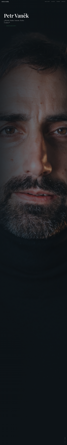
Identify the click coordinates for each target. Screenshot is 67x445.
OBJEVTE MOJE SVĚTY (11, 25)
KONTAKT (63, 1)
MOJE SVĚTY (47, 1)
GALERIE (53, 1)
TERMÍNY (58, 1)
